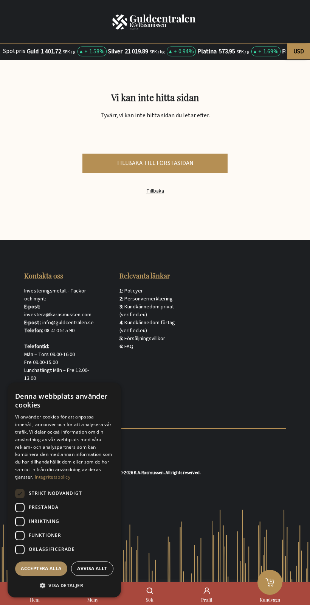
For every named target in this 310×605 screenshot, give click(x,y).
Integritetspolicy (52, 477)
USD (298, 51)
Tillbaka (155, 191)
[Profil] (207, 590)
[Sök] (149, 590)
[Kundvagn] (269, 582)
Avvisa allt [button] (92, 568)
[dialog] (64, 490)
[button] (64, 585)
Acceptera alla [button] (41, 568)
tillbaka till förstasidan (155, 163)
